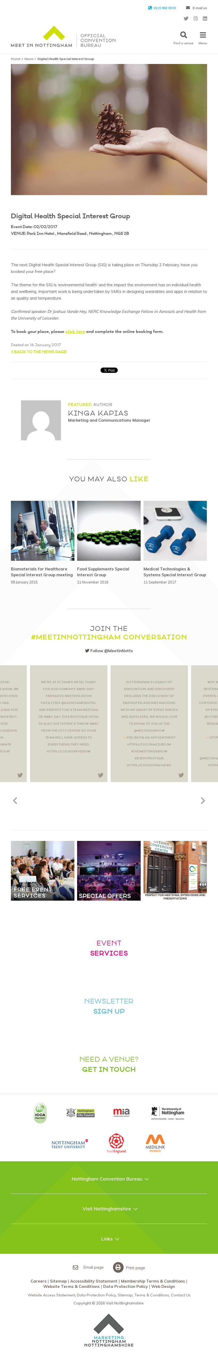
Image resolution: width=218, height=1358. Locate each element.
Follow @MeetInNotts (111, 650)
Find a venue (184, 43)
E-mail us (199, 8)
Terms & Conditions (152, 1295)
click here (75, 332)
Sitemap (58, 1281)
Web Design (163, 1286)
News (28, 59)
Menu (203, 43)
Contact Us (181, 1295)
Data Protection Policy (125, 1286)
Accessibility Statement (94, 1281)
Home (15, 59)
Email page (93, 1267)
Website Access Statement (51, 1295)
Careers (39, 1281)
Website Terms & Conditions (71, 1286)
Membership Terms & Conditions (153, 1281)
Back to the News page (40, 351)
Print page (135, 1267)
